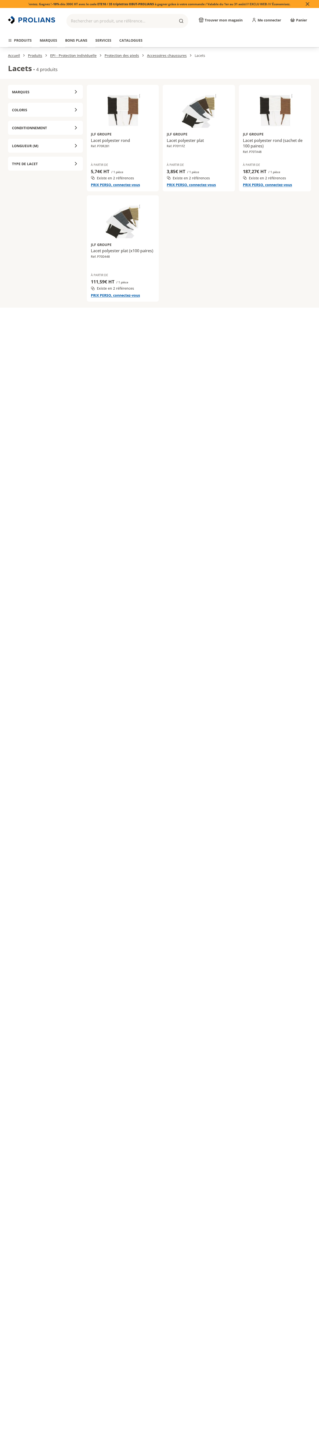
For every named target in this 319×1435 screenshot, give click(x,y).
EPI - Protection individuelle (73, 55)
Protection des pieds (122, 55)
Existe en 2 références (115, 178)
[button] (127, 21)
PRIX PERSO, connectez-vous (115, 184)
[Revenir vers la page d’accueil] (32, 20)
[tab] (20, 40)
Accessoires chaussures (167, 55)
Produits (35, 55)
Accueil (14, 55)
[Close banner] (308, 4)
